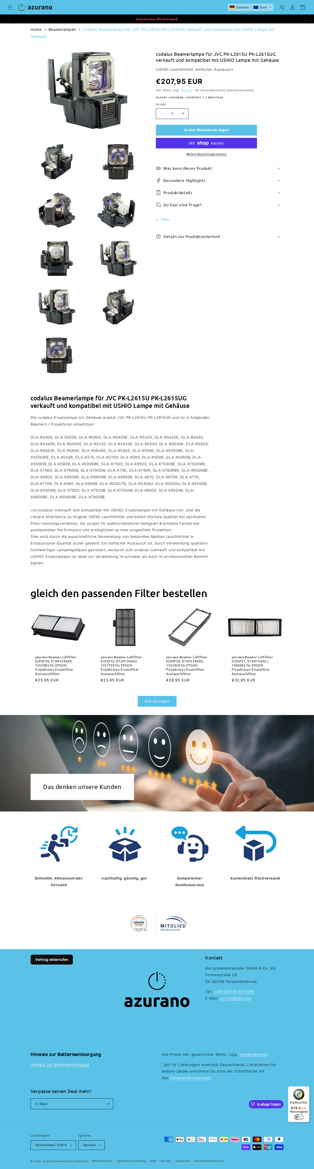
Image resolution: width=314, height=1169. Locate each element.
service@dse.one (235, 998)
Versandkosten (253, 1054)
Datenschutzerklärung (131, 1161)
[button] (10, 7)
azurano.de (50, 1161)
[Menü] (306, 1089)
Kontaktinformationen (209, 1161)
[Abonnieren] (108, 1103)
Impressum (183, 1161)
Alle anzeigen (157, 701)
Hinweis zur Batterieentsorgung (60, 1064)
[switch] (298, 1117)
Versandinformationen (191, 1077)
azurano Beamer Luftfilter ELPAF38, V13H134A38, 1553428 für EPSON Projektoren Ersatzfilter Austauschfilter (187, 665)
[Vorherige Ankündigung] (9, 18)
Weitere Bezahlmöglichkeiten (206, 154)
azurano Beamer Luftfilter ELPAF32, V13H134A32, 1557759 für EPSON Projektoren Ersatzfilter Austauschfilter (121, 665)
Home (36, 29)
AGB (153, 1161)
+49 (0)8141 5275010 (234, 991)
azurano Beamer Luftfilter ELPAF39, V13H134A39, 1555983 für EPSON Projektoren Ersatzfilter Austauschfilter (56, 665)
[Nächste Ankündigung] (305, 18)
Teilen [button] (165, 219)
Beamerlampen (62, 29)
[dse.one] (81, 1161)
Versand (186, 90)
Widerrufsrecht (102, 1161)
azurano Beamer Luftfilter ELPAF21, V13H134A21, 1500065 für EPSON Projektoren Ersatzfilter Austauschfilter (252, 665)
